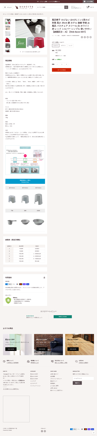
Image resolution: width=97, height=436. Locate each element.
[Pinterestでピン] (85, 37)
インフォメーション (35, 385)
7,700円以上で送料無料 (12, 362)
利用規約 (52, 383)
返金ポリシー (53, 381)
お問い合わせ (53, 388)
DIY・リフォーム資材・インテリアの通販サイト (48, 1)
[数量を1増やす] (66, 64)
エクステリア (33, 383)
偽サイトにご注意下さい (56, 390)
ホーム (4, 14)
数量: (53, 64)
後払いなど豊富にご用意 (61, 362)
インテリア (33, 381)
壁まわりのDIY (34, 376)
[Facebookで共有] (82, 37)
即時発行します (35, 362)
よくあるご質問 (54, 385)
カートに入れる (62, 70)
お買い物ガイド (54, 374)
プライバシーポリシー (56, 378)
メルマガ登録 (89, 1)
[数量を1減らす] (57, 64)
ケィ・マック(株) (55, 35)
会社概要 (52, 376)
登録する (77, 383)
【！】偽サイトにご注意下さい (11, 389)
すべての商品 (10, 14)
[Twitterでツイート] (88, 37)
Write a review (63, 316)
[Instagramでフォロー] (45, 431)
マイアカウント (75, 8)
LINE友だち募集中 (83, 362)
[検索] (66, 7)
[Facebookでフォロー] (42, 431)
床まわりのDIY (34, 378)
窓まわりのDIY (34, 374)
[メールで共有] (90, 37)
